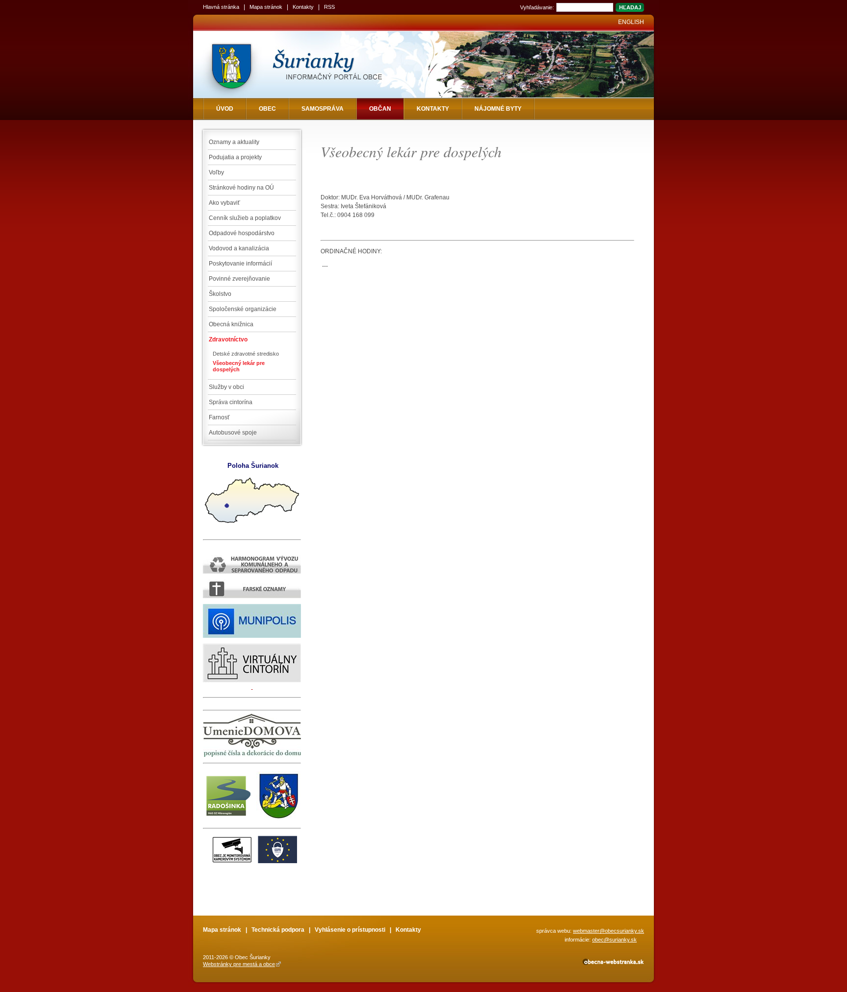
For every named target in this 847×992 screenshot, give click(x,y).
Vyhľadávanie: (537, 7)
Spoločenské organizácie (242, 309)
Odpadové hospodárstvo (241, 233)
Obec (267, 108)
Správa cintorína (230, 402)
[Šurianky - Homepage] (312, 64)
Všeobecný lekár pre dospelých (239, 366)
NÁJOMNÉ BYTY (498, 108)
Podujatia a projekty (235, 157)
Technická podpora (277, 929)
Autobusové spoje (233, 432)
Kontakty (303, 7)
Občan (380, 108)
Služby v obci (226, 387)
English (631, 22)
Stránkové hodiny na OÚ (241, 187)
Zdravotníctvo (228, 339)
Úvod (224, 108)
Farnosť (219, 417)
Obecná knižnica (231, 324)
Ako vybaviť (224, 202)
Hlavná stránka (221, 7)
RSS (329, 7)
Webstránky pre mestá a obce (239, 964)
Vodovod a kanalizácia (239, 248)
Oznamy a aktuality (234, 142)
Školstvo (220, 293)
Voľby (216, 172)
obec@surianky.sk (614, 940)
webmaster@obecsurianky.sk (608, 931)
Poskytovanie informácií (240, 263)
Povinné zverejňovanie (239, 278)
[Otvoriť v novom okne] (612, 964)
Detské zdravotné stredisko (246, 354)
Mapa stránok (265, 7)
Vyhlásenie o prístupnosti (350, 929)
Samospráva (322, 108)
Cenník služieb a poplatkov (245, 218)
